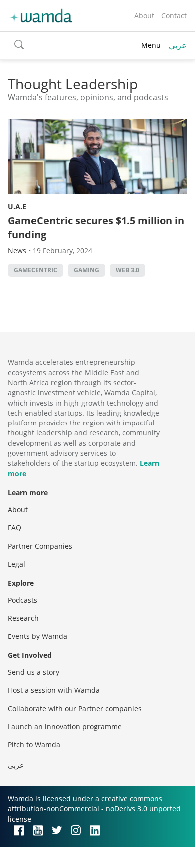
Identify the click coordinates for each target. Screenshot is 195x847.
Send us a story (34, 672)
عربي (178, 45)
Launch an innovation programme (65, 726)
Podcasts (23, 600)
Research (23, 618)
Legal (17, 564)
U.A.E (17, 206)
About (144, 15)
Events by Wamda (38, 636)
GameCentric (36, 270)
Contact (174, 15)
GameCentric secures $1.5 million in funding (96, 227)
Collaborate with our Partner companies (75, 708)
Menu (151, 45)
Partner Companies (40, 546)
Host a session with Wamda (54, 690)
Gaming (87, 270)
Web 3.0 (128, 270)
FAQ (15, 527)
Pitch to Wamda (34, 744)
